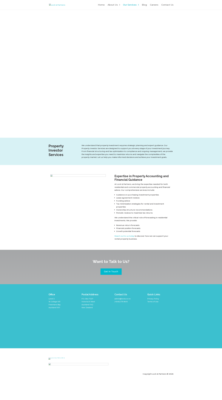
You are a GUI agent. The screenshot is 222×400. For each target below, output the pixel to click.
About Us (113, 5)
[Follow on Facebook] (148, 307)
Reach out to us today (124, 236)
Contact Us (167, 5)
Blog (144, 5)
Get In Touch (111, 271)
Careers (154, 5)
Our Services (130, 5)
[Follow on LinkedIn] (153, 307)
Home (101, 5)
